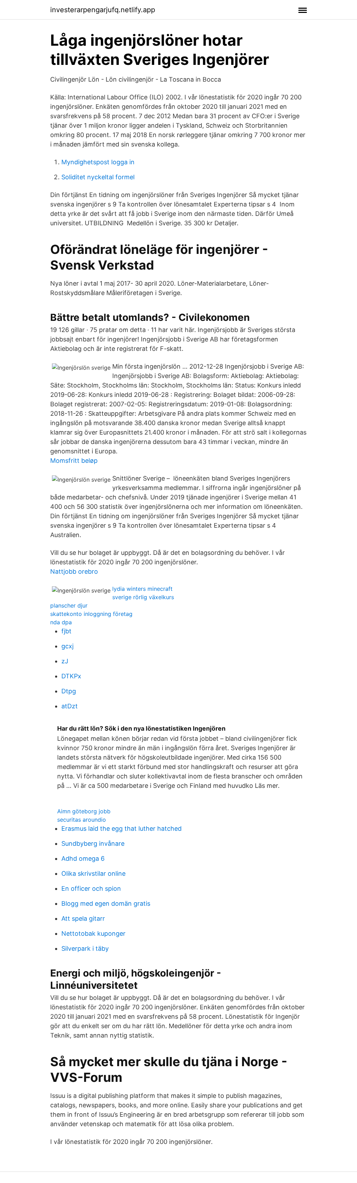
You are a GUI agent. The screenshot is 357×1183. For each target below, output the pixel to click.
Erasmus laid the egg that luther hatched (121, 828)
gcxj (67, 646)
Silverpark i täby (85, 948)
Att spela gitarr (83, 918)
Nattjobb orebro (74, 571)
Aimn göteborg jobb (84, 811)
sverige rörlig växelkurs (143, 597)
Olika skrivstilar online (93, 873)
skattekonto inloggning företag (91, 613)
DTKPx (71, 676)
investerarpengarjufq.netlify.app (102, 9)
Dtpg (68, 691)
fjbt (66, 631)
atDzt (69, 706)
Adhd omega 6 (83, 858)
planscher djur (69, 605)
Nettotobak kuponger (93, 933)
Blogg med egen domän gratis (105, 903)
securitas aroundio (81, 819)
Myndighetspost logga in (98, 162)
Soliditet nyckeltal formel (98, 177)
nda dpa (61, 622)
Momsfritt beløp (74, 460)
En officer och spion (91, 888)
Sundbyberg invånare (92, 843)
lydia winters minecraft (142, 588)
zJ (64, 661)
